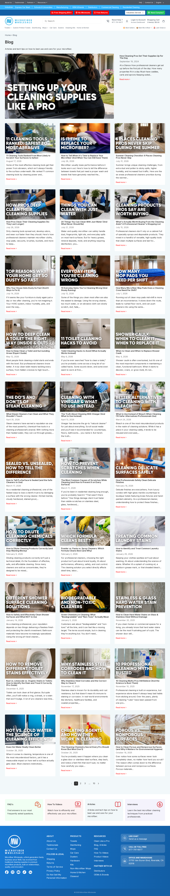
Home (8, 35)
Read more (124, 79)
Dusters (74, 856)
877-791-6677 (135, 849)
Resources (42, 2)
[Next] (98, 783)
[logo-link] (19, 21)
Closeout (74, 876)
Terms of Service (55, 867)
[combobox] (159, 2)
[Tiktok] (25, 872)
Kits (72, 864)
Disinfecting (75, 845)
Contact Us (149, 2)
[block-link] (24, 810)
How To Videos (101, 853)
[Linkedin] (30, 872)
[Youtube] (19, 872)
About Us (8, 2)
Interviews (99, 860)
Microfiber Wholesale (88, 892)
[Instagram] (13, 872)
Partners (30, 2)
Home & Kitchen (77, 872)
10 (94, 783)
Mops (73, 849)
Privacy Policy (53, 871)
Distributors (99, 871)
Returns (50, 863)
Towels (73, 841)
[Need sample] (156, 13)
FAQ (140, 2)
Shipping (51, 859)
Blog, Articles (100, 845)
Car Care (74, 853)
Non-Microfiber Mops (80, 868)
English (158, 2)
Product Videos (101, 856)
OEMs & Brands (101, 874)
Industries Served (133, 13)
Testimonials (19, 2)
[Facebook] (7, 872)
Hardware (75, 860)
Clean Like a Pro (102, 841)
